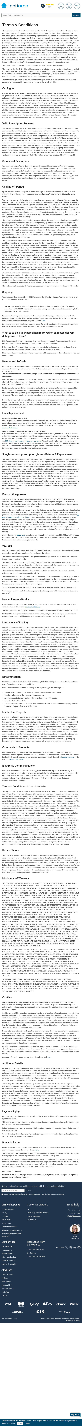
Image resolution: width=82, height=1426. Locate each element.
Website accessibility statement (12, 1230)
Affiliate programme (8, 1260)
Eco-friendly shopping (9, 1264)
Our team (5, 1278)
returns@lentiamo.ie (10, 428)
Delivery (4, 1213)
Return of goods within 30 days (37, 1213)
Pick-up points (6, 1220)
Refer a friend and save (9, 1257)
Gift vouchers (6, 1223)
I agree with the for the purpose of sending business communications (34, 1194)
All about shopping (8, 1209)
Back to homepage (7, 1318)
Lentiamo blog (6, 1285)
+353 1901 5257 (16, 759)
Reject (28, 1423)
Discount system (7, 1254)
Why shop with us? (8, 1288)
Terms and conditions (9, 1227)
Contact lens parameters (35, 1249)
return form (21, 535)
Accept (20, 1423)
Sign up (28, 1190)
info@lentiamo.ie (67, 757)
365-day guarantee (33, 1216)
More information (8, 1423)
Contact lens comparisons (36, 1256)
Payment (5, 1216)
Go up (15, 1318)
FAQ (28, 1209)
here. (49, 1057)
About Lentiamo (7, 1274)
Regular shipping (7, 1247)
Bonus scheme (7, 1250)
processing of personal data (22, 1194)
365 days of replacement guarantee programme (23, 441)
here (43, 320)
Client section (31, 1220)
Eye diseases (31, 1253)
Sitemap (4, 1295)
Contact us (5, 1292)
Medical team (6, 1281)
